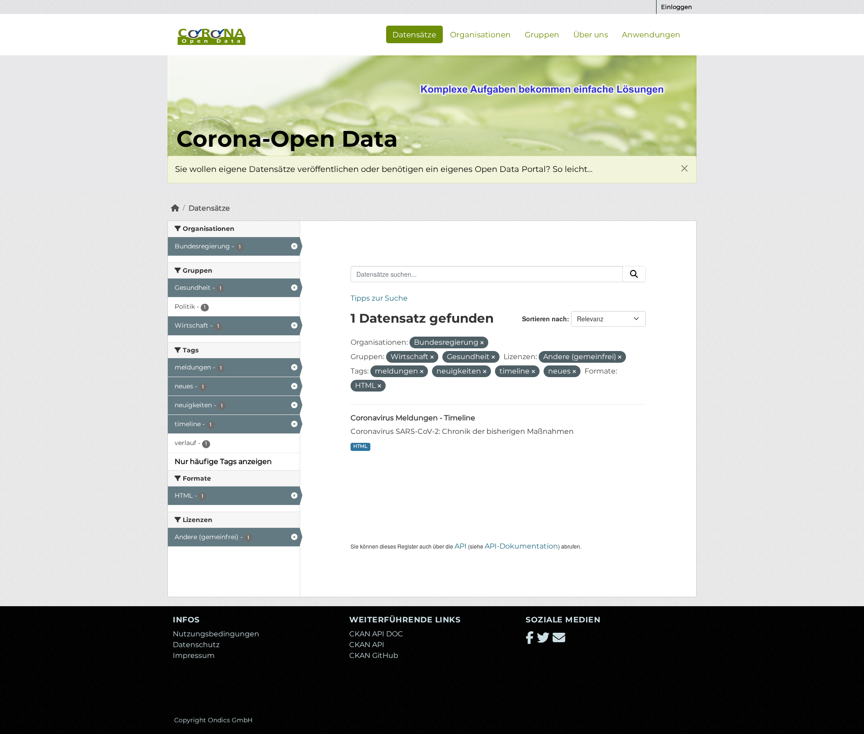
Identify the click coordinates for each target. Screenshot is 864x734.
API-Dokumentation (521, 546)
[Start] (175, 208)
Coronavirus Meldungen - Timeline (413, 418)
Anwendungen (651, 34)
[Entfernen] (482, 343)
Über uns (590, 34)
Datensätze (414, 34)
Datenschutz (196, 644)
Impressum (194, 655)
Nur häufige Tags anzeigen (223, 461)
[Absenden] (634, 274)
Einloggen (676, 6)
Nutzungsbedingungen (216, 634)
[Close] (684, 168)
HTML (360, 446)
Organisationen (480, 34)
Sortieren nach (544, 318)
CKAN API (366, 644)
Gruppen (542, 34)
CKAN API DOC (376, 634)
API (460, 546)
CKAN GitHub (373, 655)
